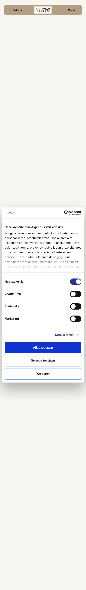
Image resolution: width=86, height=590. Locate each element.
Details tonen (64, 334)
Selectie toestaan (43, 360)
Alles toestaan (43, 347)
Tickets (17, 10)
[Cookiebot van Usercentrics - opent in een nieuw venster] (63, 213)
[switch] (75, 294)
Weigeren (43, 373)
